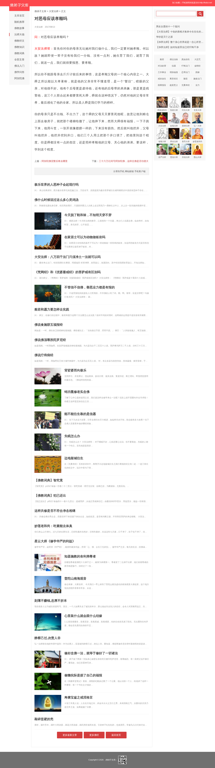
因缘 (197, 72)
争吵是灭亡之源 (164, 36)
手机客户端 (139, 171)
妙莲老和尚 (197, 141)
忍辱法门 (185, 72)
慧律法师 (186, 126)
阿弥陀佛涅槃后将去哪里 (55, 161)
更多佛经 (94, 735)
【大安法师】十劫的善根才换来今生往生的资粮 (181, 31)
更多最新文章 (70, 735)
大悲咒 (197, 59)
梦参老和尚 (162, 110)
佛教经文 (19, 40)
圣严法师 (162, 157)
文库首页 (19, 15)
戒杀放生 (162, 79)
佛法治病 (174, 59)
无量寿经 (185, 85)
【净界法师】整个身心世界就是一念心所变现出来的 (183, 42)
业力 (197, 85)
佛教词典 (19, 53)
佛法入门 (19, 65)
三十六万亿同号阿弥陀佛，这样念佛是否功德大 (123, 161)
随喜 (186, 79)
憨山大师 (197, 157)
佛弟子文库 (40, 11)
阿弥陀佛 (19, 78)
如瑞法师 (174, 126)
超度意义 (174, 85)
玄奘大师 (197, 110)
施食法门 (197, 79)
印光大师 (186, 110)
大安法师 (53, 11)
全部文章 (19, 59)
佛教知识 (19, 47)
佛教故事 (19, 28)
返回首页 (116, 735)
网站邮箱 (129, 171)
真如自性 (185, 59)
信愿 (174, 66)
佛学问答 (19, 72)
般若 (162, 59)
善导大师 (186, 141)
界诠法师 (174, 141)
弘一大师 (197, 126)
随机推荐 (19, 22)
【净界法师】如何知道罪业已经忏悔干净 (177, 47)
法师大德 (19, 34)
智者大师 (174, 110)
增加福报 (174, 72)
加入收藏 (176, 3)
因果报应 (162, 85)
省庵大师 (162, 141)
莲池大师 (174, 157)
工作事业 (162, 72)
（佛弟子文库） (110, 760)
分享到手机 (118, 171)
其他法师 (186, 157)
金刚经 (197, 66)
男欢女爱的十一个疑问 (168, 26)
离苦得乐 (174, 79)
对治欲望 (162, 66)
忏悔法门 (185, 66)
